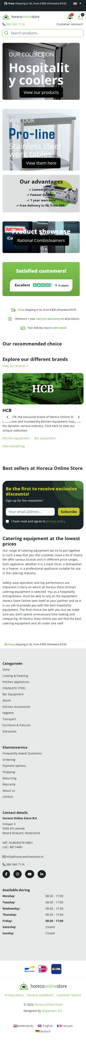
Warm (7, 700)
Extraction (9, 731)
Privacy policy (14, 995)
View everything (14, 446)
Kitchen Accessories (16, 707)
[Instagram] (17, 874)
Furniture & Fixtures (16, 725)
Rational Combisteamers (41, 240)
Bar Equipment (13, 694)
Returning (9, 778)
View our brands (14, 366)
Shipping (9, 772)
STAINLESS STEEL (14, 688)
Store (6, 669)
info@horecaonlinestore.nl (24, 857)
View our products (41, 92)
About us (9, 791)
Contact (8, 797)
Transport (9, 719)
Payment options (14, 766)
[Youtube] (29, 874)
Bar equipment (45, 438)
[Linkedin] (42, 874)
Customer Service (69, 995)
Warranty (9, 784)
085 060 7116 (15, 24)
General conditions (40, 995)
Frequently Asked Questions (22, 753)
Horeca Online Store (48, 1004)
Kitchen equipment (16, 438)
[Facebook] (6, 874)
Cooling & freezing (15, 676)
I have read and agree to (37, 521)
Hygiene (8, 713)
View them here (41, 163)
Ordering (9, 760)
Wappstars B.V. (52, 1011)
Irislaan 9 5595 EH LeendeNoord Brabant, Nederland (21, 828)
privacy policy (55, 521)
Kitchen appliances (16, 682)
